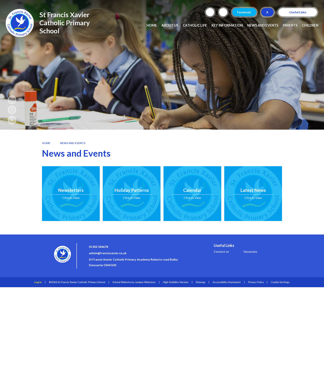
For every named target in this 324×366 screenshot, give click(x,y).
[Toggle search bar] (210, 12)
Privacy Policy (256, 282)
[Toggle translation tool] (223, 12)
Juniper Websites (145, 282)
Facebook (244, 12)
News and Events (72, 143)
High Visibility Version (175, 282)
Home (46, 143)
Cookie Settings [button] (280, 282)
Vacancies (250, 251)
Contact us (221, 251)
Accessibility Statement (227, 282)
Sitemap (200, 282)
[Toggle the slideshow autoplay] (12, 100)
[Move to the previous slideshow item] (12, 110)
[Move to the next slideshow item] (12, 120)
